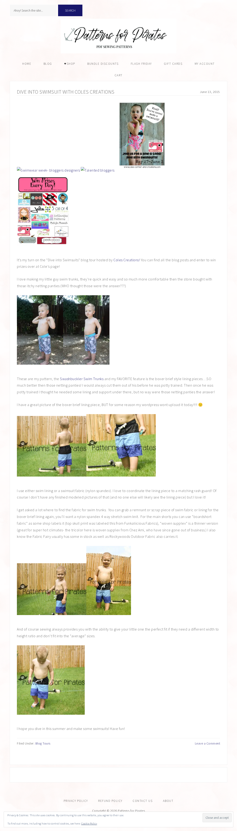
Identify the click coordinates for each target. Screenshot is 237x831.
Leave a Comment (207, 743)
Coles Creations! (127, 260)
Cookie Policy (89, 823)
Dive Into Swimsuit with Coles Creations (66, 92)
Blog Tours (42, 743)
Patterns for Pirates (118, 36)
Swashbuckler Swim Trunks (81, 378)
